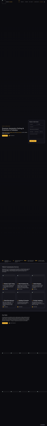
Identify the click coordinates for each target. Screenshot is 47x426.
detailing (11, 132)
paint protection (18, 132)
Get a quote (5, 135)
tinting (14, 132)
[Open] (44, 1)
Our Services (12, 135)
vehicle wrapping (6, 132)
